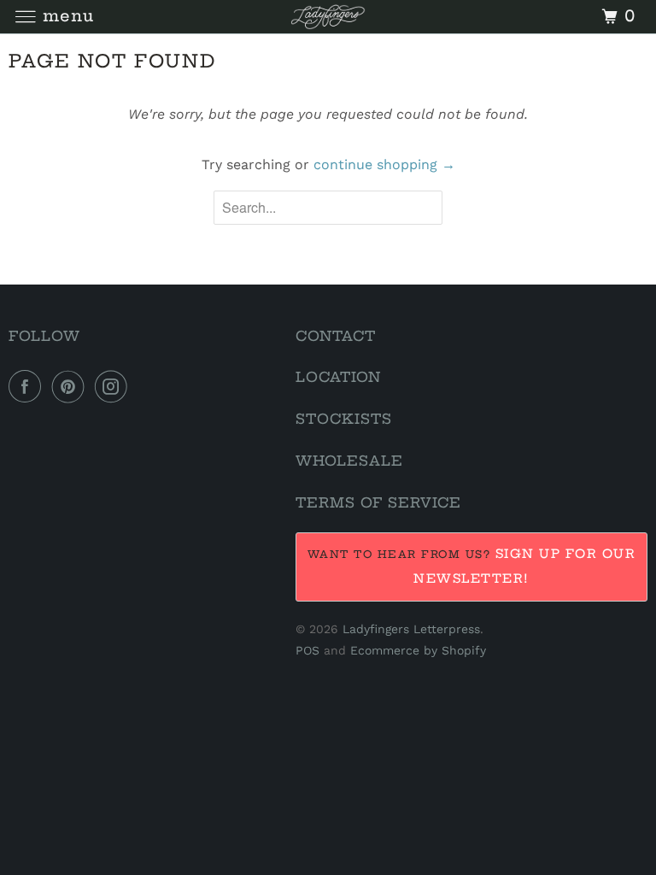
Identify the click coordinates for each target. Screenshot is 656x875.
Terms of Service (378, 502)
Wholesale (349, 460)
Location (338, 376)
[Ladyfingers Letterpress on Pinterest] (71, 386)
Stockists (344, 418)
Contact (336, 335)
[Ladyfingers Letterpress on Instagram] (114, 386)
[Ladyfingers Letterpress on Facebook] (28, 386)
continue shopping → (384, 164)
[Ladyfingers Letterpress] (328, 16)
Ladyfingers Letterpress (411, 629)
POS (307, 650)
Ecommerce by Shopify (418, 650)
